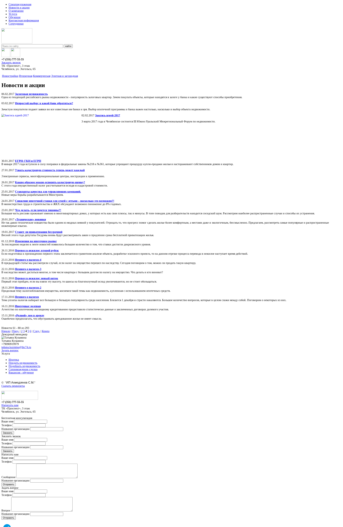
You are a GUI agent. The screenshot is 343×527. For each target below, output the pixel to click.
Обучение (15, 17)
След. (36, 331)
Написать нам (9, 405)
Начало (5, 331)
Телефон (6, 425)
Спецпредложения (20, 4)
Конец (45, 331)
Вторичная (25, 75)
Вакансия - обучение (21, 372)
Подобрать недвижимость (24, 366)
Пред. (15, 331)
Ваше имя (7, 421)
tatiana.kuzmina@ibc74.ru (16, 347)
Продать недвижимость (23, 362)
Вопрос (6, 510)
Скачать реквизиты (13, 385)
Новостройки (10, 75)
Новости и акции (19, 7)
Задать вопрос (10, 350)
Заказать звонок (11, 62)
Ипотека (14, 359)
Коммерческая (41, 75)
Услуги (13, 14)
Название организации (15, 428)
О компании (16, 10)
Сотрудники (16, 23)
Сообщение (8, 477)
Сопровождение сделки (23, 369)
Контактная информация (24, 20)
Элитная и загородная (64, 75)
